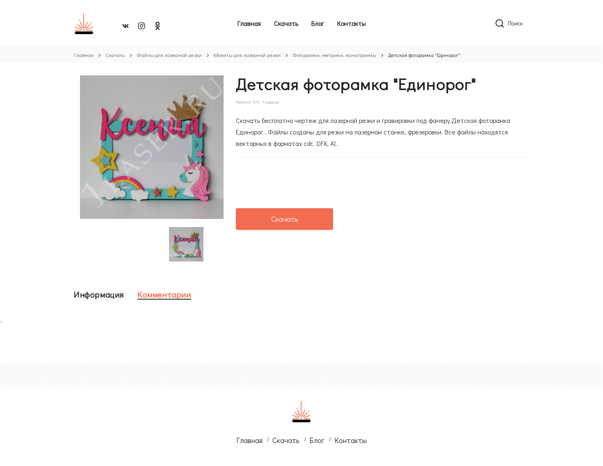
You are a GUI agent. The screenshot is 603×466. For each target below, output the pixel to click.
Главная (249, 23)
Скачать (286, 23)
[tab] (99, 294)
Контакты (351, 23)
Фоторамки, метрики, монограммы (334, 54)
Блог (317, 23)
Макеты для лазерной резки (247, 54)
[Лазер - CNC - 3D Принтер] (84, 23)
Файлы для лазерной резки (169, 54)
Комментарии (164, 294)
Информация (99, 294)
